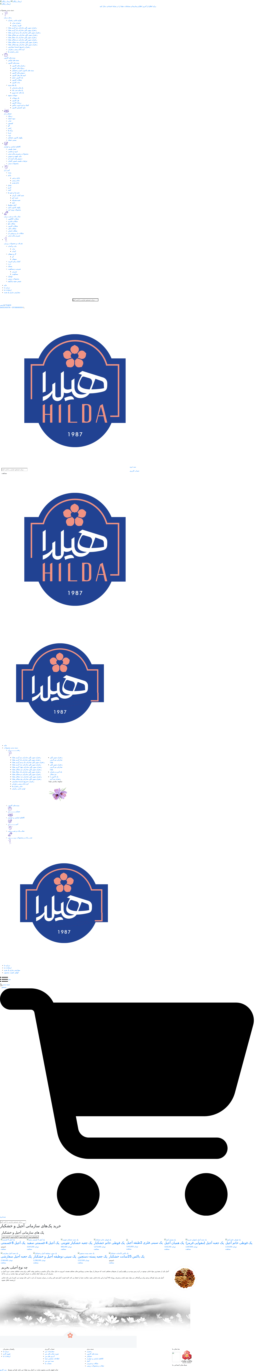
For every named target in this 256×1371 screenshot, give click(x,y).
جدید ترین (5, 1237)
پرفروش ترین (33, 1237)
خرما (9, 133)
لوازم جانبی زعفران (14, 20)
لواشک (10, 276)
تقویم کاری (6, 1354)
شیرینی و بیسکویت (14, 269)
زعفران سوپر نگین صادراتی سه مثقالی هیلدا (23, 42)
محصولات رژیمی (13, 279)
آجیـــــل (7, 170)
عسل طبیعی (12, 149)
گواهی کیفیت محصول (11, 973)
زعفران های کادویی (18, 66)
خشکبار (89, 1356)
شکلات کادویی (17, 80)
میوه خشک (11, 118)
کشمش (10, 123)
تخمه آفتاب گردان (18, 195)
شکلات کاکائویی (13, 219)
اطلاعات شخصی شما (52, 1359)
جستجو (3, 987)
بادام (9, 175)
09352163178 (5, 307)
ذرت (9, 264)
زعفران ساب (16, 23)
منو (9, 979)
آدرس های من (49, 1356)
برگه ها (10, 130)
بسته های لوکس (13, 60)
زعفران (89, 1351)
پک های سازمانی (17, 88)
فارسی (2, 305)
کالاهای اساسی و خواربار (12, 147)
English (8, 305)
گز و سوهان (12, 254)
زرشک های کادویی (18, 68)
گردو (9, 188)
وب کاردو (3, 1370)
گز (13, 257)
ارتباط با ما (7, 968)
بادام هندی (15, 183)
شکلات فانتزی (13, 221)
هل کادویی (15, 100)
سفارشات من (49, 1351)
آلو (9, 126)
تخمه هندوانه (16, 200)
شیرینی (14, 272)
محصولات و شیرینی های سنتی (18, 154)
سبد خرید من (49, 1361)
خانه (5, 745)
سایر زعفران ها (13, 52)
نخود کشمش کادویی (19, 108)
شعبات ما (48, 1363)
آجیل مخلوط (12, 205)
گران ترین (14, 1237)
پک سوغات (15, 98)
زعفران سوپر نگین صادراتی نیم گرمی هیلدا (22, 28)
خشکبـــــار (8, 114)
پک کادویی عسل (17, 78)
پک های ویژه (12, 85)
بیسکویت (15, 274)
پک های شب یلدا (17, 90)
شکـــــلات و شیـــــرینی (12, 216)
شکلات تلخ (11, 224)
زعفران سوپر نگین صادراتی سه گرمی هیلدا (26, 765)
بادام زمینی (16, 180)
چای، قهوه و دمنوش (15, 156)
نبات (13, 249)
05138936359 (17, 307)
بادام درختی (16, 178)
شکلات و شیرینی (92, 1363)
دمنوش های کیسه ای (15, 159)
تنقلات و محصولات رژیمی (95, 1366)
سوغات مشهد (12, 95)
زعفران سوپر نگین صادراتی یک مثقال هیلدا (22, 37)
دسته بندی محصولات (11, 748)
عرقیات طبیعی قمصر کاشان (17, 161)
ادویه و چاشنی (13, 151)
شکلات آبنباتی (12, 231)
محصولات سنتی (13, 163)
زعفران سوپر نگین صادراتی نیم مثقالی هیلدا (23, 35)
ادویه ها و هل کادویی (19, 75)
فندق (9, 185)
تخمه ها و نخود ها (14, 193)
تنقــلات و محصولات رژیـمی (13, 243)
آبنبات (14, 251)
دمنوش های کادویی (18, 73)
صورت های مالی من (52, 1354)
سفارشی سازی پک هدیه (12, 970)
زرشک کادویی (16, 103)
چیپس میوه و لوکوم (14, 281)
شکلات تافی (12, 228)
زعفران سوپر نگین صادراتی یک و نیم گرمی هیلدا (24, 33)
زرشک (10, 116)
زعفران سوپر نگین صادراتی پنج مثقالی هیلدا (22, 45)
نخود (13, 203)
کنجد (9, 190)
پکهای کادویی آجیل (14, 207)
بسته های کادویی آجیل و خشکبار (23, 70)
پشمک (10, 266)
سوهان (14, 259)
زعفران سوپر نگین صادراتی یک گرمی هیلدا (22, 30)
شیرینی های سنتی (14, 236)
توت (9, 135)
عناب (10, 121)
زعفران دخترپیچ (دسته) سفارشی (19, 47)
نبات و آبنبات (12, 246)
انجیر (9, 128)
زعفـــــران (8, 18)
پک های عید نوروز (18, 93)
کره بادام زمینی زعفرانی (16, 49)
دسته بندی (6, 985)
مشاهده (3, 1249)
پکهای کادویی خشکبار (15, 138)
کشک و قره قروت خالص (20, 105)
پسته (9, 173)
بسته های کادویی (9, 58)
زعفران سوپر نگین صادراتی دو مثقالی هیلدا (22, 40)
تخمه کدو (15, 198)
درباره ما (7, 965)
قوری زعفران (16, 25)
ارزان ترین (23, 1237)
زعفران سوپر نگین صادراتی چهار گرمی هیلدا (27, 767)
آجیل (88, 1361)
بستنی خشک (12, 140)
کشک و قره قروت (14, 261)
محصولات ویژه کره (14, 210)
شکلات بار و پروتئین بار (16, 233)
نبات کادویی (16, 82)
